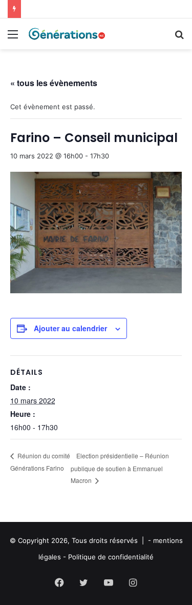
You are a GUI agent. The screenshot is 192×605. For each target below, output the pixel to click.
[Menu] (13, 37)
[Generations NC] (67, 34)
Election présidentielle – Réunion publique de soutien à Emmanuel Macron (120, 468)
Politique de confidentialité (111, 557)
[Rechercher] (179, 37)
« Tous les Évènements (53, 83)
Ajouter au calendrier (70, 328)
